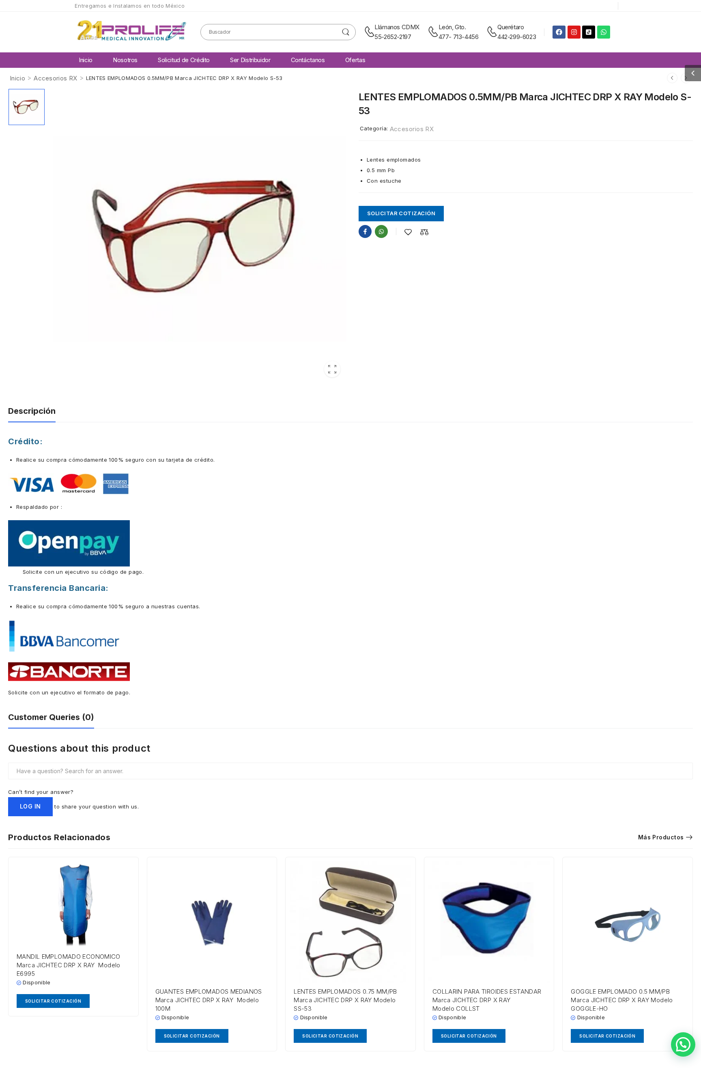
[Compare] (424, 232)
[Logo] (131, 31)
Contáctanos (308, 60)
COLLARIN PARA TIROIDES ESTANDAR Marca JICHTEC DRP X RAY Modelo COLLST (487, 1000)
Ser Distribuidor (250, 60)
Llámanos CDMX (396, 27)
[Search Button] (346, 32)
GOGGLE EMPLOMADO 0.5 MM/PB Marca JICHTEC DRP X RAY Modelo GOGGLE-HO (622, 1000)
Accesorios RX (55, 78)
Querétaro (510, 27)
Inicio (85, 60)
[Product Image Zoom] (332, 369)
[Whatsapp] (603, 32)
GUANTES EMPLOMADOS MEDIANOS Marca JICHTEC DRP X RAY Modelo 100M (208, 1000)
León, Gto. (452, 27)
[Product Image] (199, 236)
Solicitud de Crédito (184, 60)
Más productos (661, 837)
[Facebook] (559, 32)
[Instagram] (574, 32)
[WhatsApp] (381, 231)
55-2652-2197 (392, 37)
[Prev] (672, 78)
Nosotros (125, 60)
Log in (30, 806)
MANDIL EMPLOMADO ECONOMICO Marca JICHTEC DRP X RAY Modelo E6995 (68, 965)
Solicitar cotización (401, 213)
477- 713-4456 (459, 37)
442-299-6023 (516, 37)
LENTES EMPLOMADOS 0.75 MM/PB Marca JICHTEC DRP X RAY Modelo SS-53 (345, 1000)
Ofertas (355, 60)
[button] (693, 73)
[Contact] (369, 32)
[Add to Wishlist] (408, 232)
